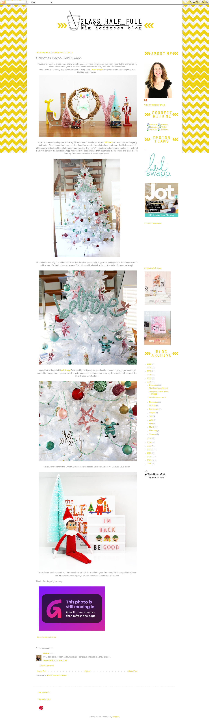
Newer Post (41, 671)
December (153, 385)
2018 (149, 375)
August (152, 413)
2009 (149, 460)
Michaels (109, 142)
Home (87, 671)
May (151, 423)
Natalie (46, 653)
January (152, 434)
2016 (149, 382)
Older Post (132, 671)
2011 (149, 453)
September (154, 409)
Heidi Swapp (97, 69)
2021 (149, 364)
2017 (149, 378)
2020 (149, 368)
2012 (149, 449)
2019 (149, 371)
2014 (149, 442)
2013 (149, 446)
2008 (149, 464)
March (152, 427)
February (153, 431)
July (151, 416)
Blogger (115, 717)
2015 (149, 439)
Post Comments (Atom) (56, 675)
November (153, 402)
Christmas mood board (158, 388)
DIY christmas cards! (157, 397)
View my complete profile (154, 105)
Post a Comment (47, 666)
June (151, 420)
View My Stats (44, 699)
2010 (149, 457)
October (152, 406)
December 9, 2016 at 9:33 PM (55, 660)
